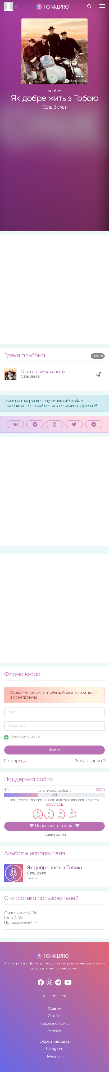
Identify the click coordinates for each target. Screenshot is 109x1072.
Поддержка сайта (54, 1023)
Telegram (54, 1056)
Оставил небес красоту (43, 372)
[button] (79, 76)
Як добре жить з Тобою (54, 868)
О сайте (55, 1016)
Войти (54, 750)
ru (44, 996)
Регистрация (16, 761)
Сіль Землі (54, 107)
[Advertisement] (54, 175)
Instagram (54, 1049)
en (63, 996)
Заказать (54, 1031)
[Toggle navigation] (102, 6)
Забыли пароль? (90, 761)
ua (54, 996)
